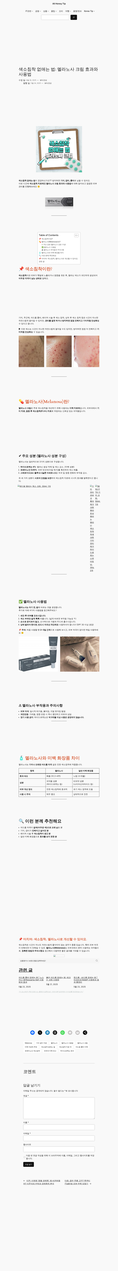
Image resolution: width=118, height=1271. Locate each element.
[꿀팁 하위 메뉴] (56, 11)
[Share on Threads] (55, 1032)
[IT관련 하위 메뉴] (32, 11)
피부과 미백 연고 (50, 1051)
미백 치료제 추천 (31, 1047)
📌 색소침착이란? (46, 239)
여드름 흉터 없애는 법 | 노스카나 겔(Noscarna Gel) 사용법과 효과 (31, 979)
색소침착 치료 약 (65, 1047)
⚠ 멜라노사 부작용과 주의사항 (53, 250)
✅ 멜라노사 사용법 (49, 247)
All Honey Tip (59, 3)
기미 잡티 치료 (41, 1043)
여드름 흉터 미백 (82, 1047)
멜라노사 (54, 1043)
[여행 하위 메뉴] (70, 11)
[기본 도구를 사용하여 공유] (85, 1032)
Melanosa (28, 1043)
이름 (26, 1122)
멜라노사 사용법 (67, 1043)
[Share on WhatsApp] (62, 1032)
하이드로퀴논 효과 (67, 1051)
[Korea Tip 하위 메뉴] (94, 11)
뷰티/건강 (43, 80)
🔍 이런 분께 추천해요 (47, 255)
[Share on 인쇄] (70, 1032)
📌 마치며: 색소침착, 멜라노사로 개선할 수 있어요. (58, 258)
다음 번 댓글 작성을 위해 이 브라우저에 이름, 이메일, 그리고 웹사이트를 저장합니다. (60, 1157)
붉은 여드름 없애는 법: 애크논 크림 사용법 (58, 978)
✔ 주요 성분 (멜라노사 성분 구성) (54, 244)
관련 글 (41, 261)
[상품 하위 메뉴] (48, 11)
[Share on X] (40, 1032)
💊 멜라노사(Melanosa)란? (49, 242)
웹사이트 (27, 1144)
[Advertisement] (59, 38)
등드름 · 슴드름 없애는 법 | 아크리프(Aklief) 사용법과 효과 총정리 (86, 979)
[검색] (74, 17)
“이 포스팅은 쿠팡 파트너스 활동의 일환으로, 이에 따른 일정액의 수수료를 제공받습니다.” (51, 992)
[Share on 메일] (77, 1032)
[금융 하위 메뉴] (40, 11)
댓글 (26, 1096)
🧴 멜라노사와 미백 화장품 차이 (51, 253)
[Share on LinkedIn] (47, 1032)
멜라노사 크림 (82, 1043)
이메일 (27, 1133)
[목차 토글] (75, 235)
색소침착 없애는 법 (48, 1047)
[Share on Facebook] (32, 1032)
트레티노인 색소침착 (32, 1051)
